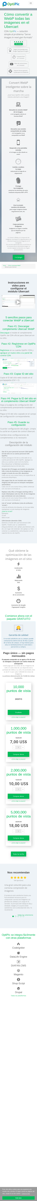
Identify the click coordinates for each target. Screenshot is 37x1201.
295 (19, 44)
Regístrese (4, 350)
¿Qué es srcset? (7, 511)
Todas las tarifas (18, 854)
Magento (18, 974)
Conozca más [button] (26, 1193)
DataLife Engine (18, 956)
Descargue (4, 332)
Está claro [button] (18, 1198)
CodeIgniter (18, 947)
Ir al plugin (18, 257)
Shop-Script (18, 983)
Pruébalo (18, 712)
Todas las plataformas (18, 996)
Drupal (18, 992)
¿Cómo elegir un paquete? (18, 717)
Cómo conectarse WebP (14, 265)
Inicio (4, 265)
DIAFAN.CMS (18, 965)
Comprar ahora (18, 754)
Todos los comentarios (25, 915)
